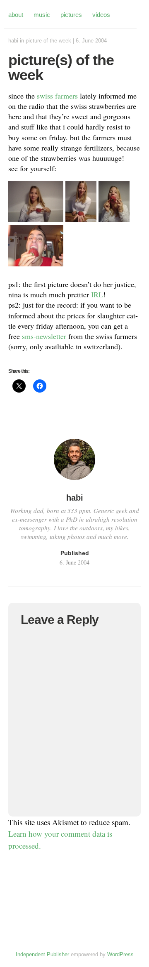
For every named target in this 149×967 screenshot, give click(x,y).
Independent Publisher (42, 954)
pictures (71, 14)
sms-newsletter (44, 336)
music (42, 14)
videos (101, 14)
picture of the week (48, 41)
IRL (97, 294)
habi (13, 41)
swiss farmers (57, 96)
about (15, 14)
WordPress (120, 954)
